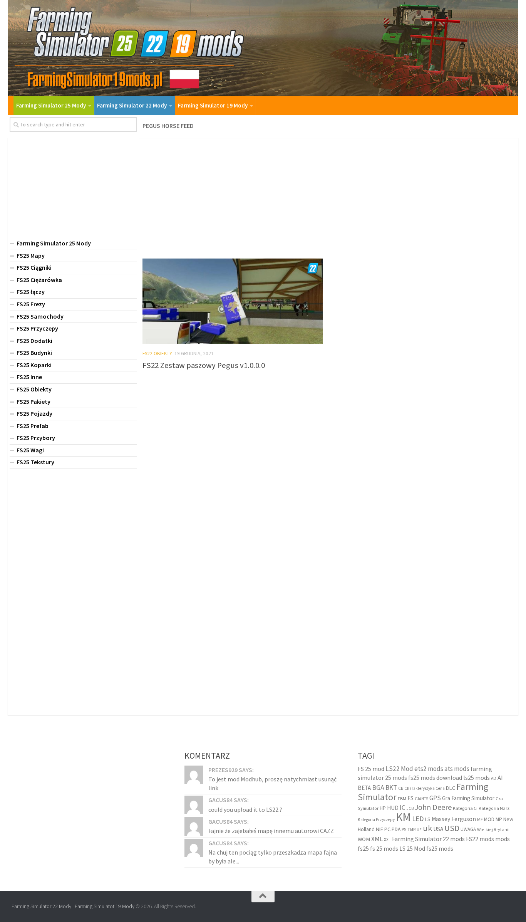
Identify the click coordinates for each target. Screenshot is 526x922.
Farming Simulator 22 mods (428, 839)
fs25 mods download (435, 777)
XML (377, 839)
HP (383, 808)
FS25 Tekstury (35, 462)
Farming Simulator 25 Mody (51, 105)
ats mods (456, 768)
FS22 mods (480, 839)
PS (404, 829)
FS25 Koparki (34, 365)
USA (438, 829)
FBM (402, 798)
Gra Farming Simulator (468, 798)
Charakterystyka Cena (424, 788)
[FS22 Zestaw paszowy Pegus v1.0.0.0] (232, 301)
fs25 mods (439, 848)
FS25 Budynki (34, 352)
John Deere (433, 807)
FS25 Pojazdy (34, 413)
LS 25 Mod (412, 848)
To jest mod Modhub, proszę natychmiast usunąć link (272, 783)
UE (419, 829)
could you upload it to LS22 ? (245, 809)
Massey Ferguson (454, 819)
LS (428, 819)
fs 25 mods (384, 848)
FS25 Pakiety (33, 401)
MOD (489, 819)
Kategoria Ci (465, 808)
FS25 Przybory (36, 438)
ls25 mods (476, 777)
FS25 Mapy (31, 255)
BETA (364, 787)
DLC (450, 787)
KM (403, 817)
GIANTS (421, 798)
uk (427, 828)
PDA (396, 829)
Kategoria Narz (494, 808)
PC (387, 829)
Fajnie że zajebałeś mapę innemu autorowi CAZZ (271, 831)
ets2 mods (428, 768)
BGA (378, 787)
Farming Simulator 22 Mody (132, 105)
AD (493, 778)
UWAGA (468, 829)
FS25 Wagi (30, 450)
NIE (379, 829)
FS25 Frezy (31, 304)
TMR (411, 829)
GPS (435, 798)
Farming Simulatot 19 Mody (104, 906)
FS (410, 798)
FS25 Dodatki (34, 340)
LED (418, 818)
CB (400, 788)
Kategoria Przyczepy (376, 819)
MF (480, 819)
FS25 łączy (31, 292)
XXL (387, 839)
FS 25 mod (371, 769)
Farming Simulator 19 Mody (213, 105)
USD (451, 828)
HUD (393, 807)
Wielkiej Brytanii (493, 829)
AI (500, 778)
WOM (364, 839)
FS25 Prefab (33, 426)
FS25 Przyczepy (37, 328)
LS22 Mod (399, 768)
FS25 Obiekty (34, 389)
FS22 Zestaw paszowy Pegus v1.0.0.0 (203, 365)
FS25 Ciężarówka (39, 280)
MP (499, 819)
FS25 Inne (29, 377)
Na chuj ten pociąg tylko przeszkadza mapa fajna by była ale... (272, 856)
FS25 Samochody (40, 316)
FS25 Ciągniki (34, 267)
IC (402, 807)
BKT (391, 787)
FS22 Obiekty (157, 353)
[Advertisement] (328, 196)
